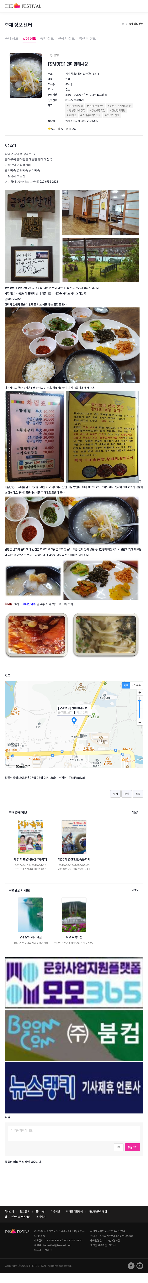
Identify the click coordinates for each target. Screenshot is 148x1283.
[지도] (126, 685)
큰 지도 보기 (65, 712)
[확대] (140, 692)
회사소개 (9, 1211)
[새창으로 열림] (131, 1265)
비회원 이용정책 (74, 1211)
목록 (137, 793)
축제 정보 (11, 38)
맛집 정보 (29, 38)
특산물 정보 (87, 38)
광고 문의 (25, 1211)
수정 (115, 793)
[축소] (140, 722)
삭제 (126, 793)
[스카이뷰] (136, 685)
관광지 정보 (66, 38)
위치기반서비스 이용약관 (17, 1216)
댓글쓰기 (132, 1147)
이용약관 (55, 1211)
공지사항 (40, 1211)
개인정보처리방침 (98, 1211)
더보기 (136, 812)
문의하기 (40, 1216)
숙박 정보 (47, 38)
